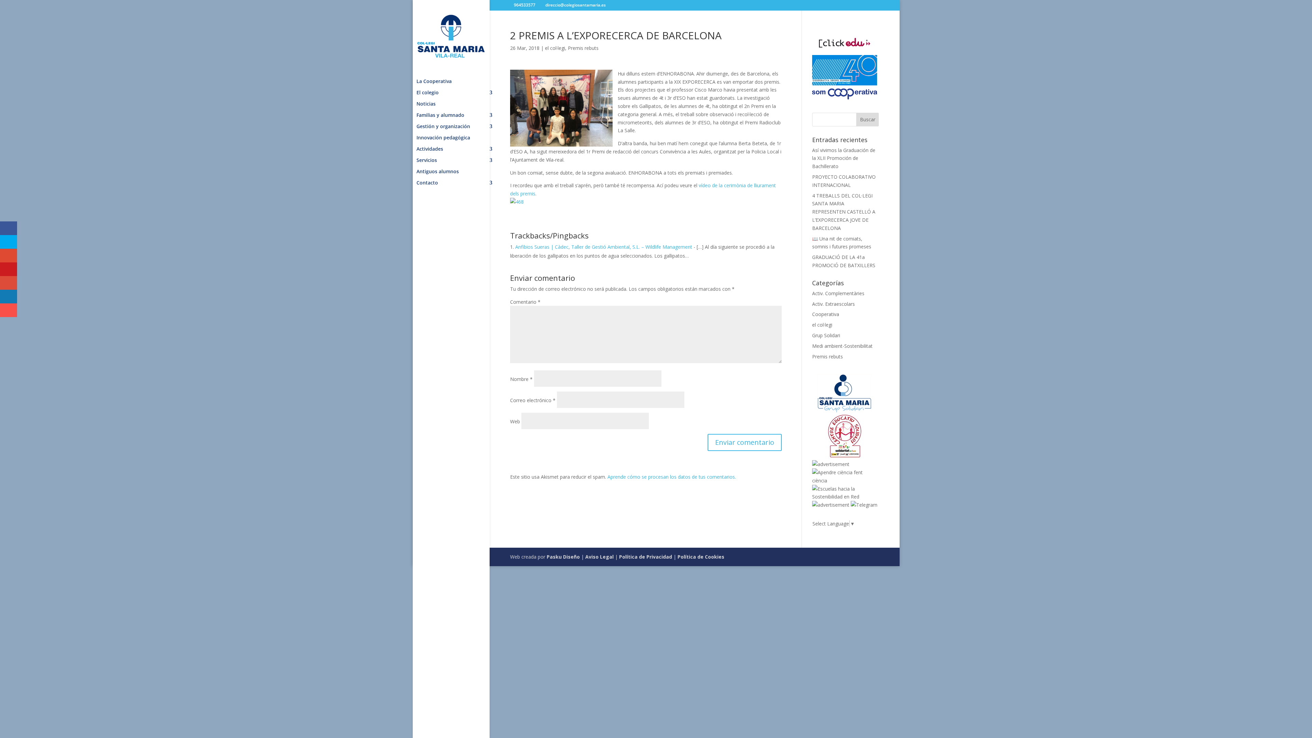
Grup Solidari (826, 335)
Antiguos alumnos (437, 172)
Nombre (521, 379)
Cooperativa (825, 314)
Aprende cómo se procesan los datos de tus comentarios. (671, 477)
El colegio (427, 93)
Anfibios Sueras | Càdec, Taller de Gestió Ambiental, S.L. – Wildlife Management (603, 247)
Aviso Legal (599, 557)
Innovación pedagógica (443, 138)
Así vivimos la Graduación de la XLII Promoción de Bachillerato (843, 158)
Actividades (429, 149)
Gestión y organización (443, 126)
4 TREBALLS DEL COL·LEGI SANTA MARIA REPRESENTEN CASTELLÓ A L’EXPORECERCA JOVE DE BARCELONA (843, 211)
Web (515, 421)
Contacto (427, 183)
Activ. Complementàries (838, 293)
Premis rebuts (583, 48)
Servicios (426, 160)
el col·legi (555, 48)
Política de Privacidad (645, 557)
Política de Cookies (701, 557)
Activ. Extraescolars (833, 304)
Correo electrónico (533, 400)
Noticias (426, 104)
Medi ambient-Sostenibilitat (842, 346)
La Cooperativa (434, 81)
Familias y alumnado (440, 115)
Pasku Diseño (563, 557)
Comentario (525, 302)
